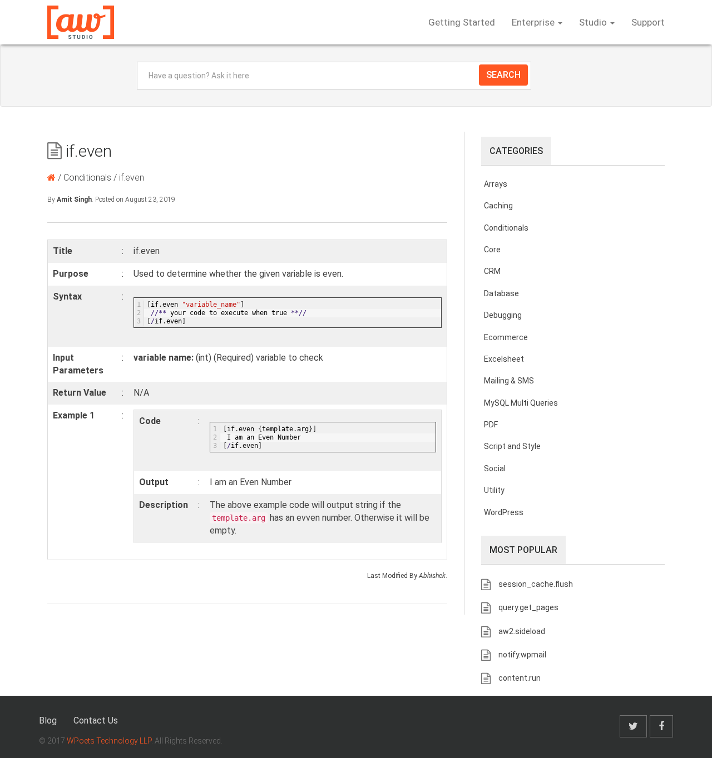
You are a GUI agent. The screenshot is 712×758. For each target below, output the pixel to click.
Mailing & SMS (509, 380)
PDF (491, 424)
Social (495, 468)
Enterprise (534, 22)
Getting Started (461, 22)
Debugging (503, 315)
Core (492, 249)
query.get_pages (528, 607)
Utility (494, 490)
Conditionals (87, 177)
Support (648, 22)
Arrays (495, 183)
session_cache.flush (535, 584)
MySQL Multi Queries (521, 402)
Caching (498, 205)
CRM (492, 271)
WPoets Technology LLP (109, 740)
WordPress (503, 512)
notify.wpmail (522, 654)
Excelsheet (504, 359)
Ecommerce (506, 337)
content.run (519, 678)
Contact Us (95, 720)
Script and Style (512, 446)
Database (501, 293)
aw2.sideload (521, 631)
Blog (48, 720)
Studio (594, 22)
